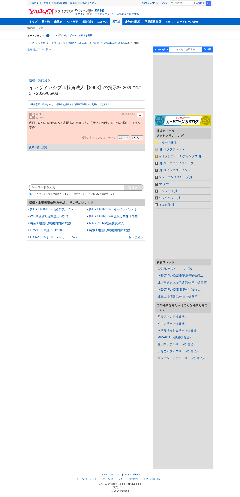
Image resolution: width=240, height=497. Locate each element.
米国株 (58, 21)
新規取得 (99, 10)
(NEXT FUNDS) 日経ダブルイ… (179, 289)
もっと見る (135, 237)
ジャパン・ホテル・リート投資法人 (182, 358)
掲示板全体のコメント (103, 194)
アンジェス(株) (168, 191)
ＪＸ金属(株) (167, 204)
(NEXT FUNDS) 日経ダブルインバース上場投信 (58, 209)
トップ (33, 21)
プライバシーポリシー (87, 479)
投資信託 (87, 21)
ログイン (80, 14)
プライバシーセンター (114, 479)
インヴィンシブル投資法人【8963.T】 (69, 43)
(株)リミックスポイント (174, 170)
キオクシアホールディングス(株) (180, 156)
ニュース (102, 21)
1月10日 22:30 (128, 114)
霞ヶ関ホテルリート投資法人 (177, 344)
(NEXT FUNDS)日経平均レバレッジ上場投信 (117, 209)
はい (123, 137)
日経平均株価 (168, 142)
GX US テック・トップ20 (175, 268)
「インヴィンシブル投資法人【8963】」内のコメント (59, 194)
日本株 (46, 21)
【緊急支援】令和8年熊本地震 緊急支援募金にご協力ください (63, 2)
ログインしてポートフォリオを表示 (74, 35)
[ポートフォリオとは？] (48, 36)
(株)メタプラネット (171, 149)
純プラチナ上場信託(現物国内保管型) (182, 282)
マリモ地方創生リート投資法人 (179, 330)
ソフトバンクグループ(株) (176, 177)
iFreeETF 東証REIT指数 (46, 230)
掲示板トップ (35, 27)
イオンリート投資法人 (173, 323)
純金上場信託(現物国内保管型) (50, 223)
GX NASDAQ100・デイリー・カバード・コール (58, 237)
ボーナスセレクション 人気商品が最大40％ (114, 14)
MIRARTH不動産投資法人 (106, 223)
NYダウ (164, 184)
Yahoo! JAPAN (150, 2)
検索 (208, 3)
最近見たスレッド (37, 49)
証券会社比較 (132, 21)
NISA (169, 21)
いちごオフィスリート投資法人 (179, 351)
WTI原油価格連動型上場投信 (49, 216)
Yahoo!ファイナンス (110, 474)
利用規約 (133, 479)
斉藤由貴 (200, 3)
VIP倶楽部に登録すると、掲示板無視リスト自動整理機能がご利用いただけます (70, 104)
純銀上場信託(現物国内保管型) (109, 230)
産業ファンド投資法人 (173, 316)
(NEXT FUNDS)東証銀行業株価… (180, 275)
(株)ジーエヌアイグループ (176, 163)
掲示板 (116, 21)
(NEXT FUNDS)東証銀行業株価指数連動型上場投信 (117, 216)
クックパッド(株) (170, 197)
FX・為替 (72, 21)
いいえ (137, 137)
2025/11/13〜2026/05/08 (117, 43)
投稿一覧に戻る (39, 80)
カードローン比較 (187, 21)
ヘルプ (164, 2)
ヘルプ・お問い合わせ (152, 479)
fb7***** (40, 117)
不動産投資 (151, 21)
